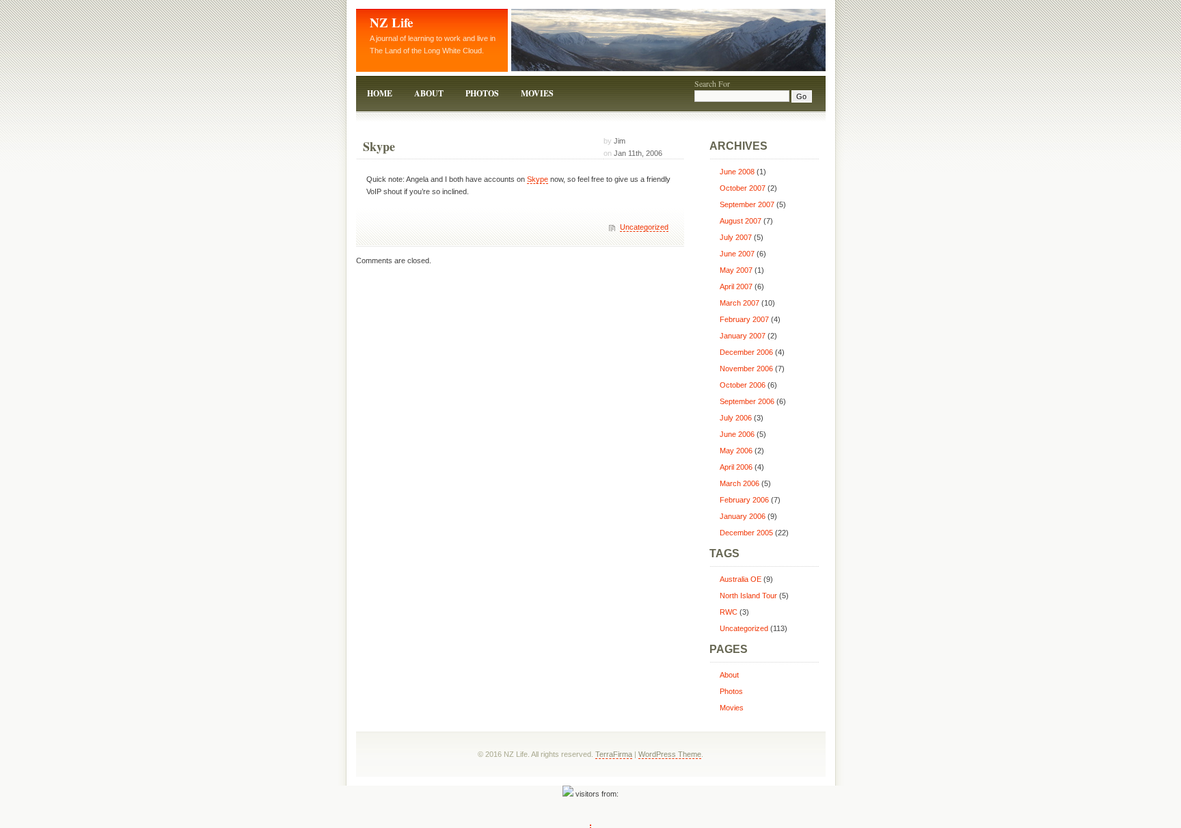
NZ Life (391, 22)
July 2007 (736, 237)
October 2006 (742, 385)
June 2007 (737, 254)
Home (379, 93)
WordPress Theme (669, 754)
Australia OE (740, 579)
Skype (379, 146)
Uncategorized (644, 227)
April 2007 (736, 286)
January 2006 (742, 516)
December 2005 (746, 533)
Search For (712, 83)
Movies (537, 93)
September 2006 (747, 401)
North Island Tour (748, 595)
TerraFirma (613, 754)
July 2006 (736, 418)
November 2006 (746, 368)
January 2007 (742, 336)
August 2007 (740, 221)
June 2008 (737, 172)
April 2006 (736, 467)
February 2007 (744, 319)
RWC (728, 612)
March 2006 (739, 483)
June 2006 (737, 434)
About (429, 93)
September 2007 (747, 204)
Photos (482, 93)
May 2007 (736, 270)
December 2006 (746, 352)
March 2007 (739, 303)
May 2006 (736, 450)
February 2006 (744, 500)
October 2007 (742, 188)
